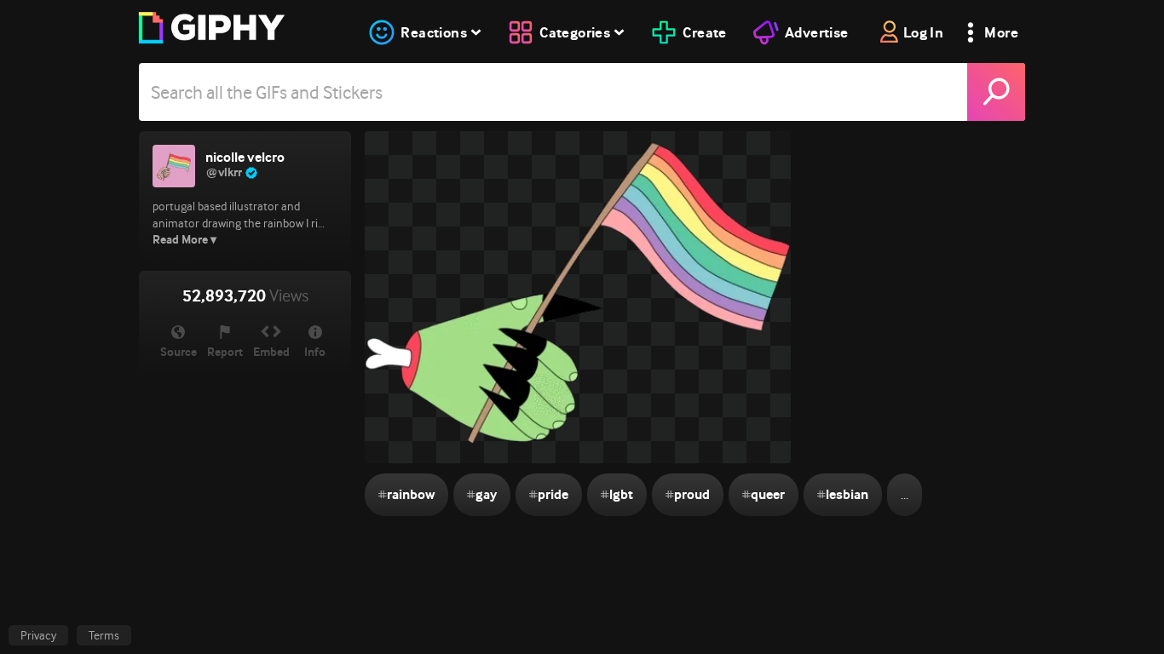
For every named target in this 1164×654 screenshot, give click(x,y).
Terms (104, 635)
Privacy (38, 635)
